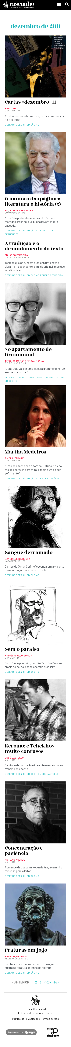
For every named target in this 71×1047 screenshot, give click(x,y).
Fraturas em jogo (26, 950)
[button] (59, 4)
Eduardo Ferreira (51, 275)
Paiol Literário (49, 478)
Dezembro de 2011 (15, 124)
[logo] (27, 4)
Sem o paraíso (22, 649)
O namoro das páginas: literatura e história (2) (33, 201)
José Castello (49, 773)
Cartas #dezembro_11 (30, 102)
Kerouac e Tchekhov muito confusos (30, 748)
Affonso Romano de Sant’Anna (23, 377)
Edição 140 (33, 124)
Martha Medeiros (25, 452)
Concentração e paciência (24, 850)
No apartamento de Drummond (28, 352)
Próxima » (51, 982)
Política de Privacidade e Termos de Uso (35, 1018)
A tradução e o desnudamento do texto (34, 246)
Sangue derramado (29, 552)
